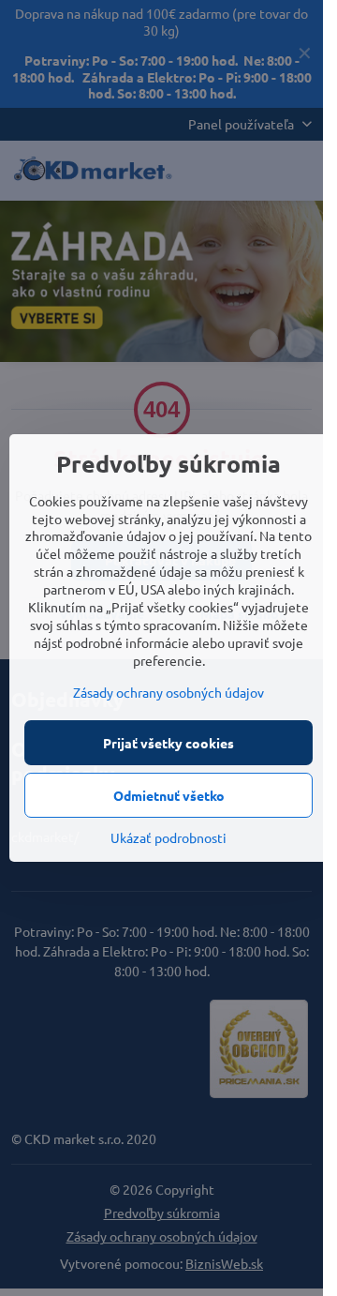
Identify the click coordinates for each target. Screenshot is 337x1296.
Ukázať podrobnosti (168, 837)
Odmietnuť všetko (169, 795)
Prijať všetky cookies (168, 742)
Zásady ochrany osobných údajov (168, 692)
